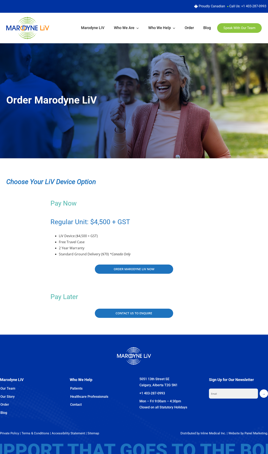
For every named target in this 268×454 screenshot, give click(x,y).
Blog (3, 413)
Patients (76, 388)
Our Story (7, 397)
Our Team (7, 388)
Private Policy (9, 433)
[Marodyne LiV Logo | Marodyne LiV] (27, 18)
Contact (76, 405)
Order (4, 405)
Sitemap (93, 433)
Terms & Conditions (35, 433)
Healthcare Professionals (89, 397)
